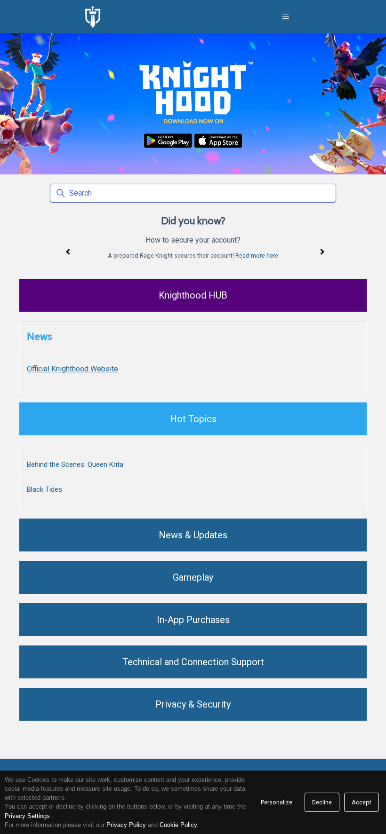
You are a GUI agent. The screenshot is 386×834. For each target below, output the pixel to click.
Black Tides (44, 489)
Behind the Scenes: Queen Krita (75, 464)
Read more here (256, 255)
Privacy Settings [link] (27, 815)
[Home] (92, 17)
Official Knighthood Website (72, 368)
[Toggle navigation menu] (286, 16)
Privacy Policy (126, 824)
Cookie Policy (178, 824)
